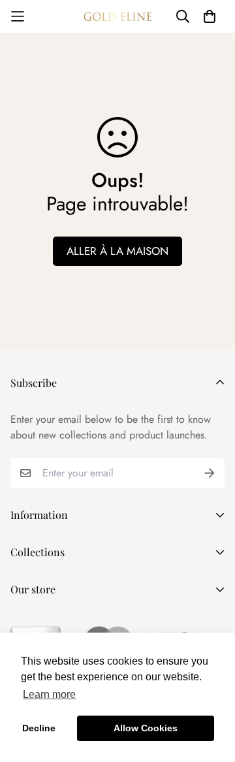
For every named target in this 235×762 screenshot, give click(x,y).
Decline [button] (38, 728)
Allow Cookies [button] (146, 728)
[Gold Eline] (117, 16)
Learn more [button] (49, 694)
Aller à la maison (117, 251)
